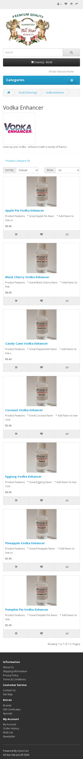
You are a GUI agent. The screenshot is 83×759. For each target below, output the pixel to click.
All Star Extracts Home (61, 71)
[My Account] (59, 4)
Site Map (8, 694)
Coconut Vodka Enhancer (24, 410)
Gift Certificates (12, 709)
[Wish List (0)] (65, 4)
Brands (7, 705)
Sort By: (9, 170)
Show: (50, 170)
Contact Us (9, 690)
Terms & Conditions (14, 679)
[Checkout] (76, 4)
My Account (9, 724)
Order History (11, 728)
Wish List (8, 732)
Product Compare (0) (18, 160)
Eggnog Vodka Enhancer (23, 476)
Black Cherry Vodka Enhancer (27, 277)
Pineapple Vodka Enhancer (25, 543)
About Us (8, 667)
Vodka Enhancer (55, 92)
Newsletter (9, 736)
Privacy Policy (10, 675)
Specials (7, 713)
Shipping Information (15, 671)
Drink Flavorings (28, 92)
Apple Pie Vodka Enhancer (24, 210)
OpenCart (23, 751)
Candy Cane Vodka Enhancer (26, 343)
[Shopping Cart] (71, 4)
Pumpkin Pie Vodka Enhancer (26, 609)
